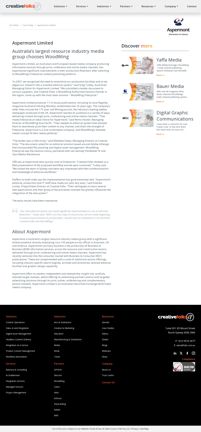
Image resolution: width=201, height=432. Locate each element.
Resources (147, 6)
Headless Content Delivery (18, 339)
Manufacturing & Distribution (68, 339)
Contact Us (108, 382)
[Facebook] (187, 353)
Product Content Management (20, 351)
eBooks (105, 322)
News (104, 356)
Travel (57, 356)
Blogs (104, 345)
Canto (57, 386)
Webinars (106, 351)
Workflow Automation (16, 356)
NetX (56, 392)
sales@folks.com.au (185, 345)
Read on (161, 75)
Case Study (28, 25)
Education (58, 333)
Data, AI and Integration (17, 328)
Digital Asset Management (18, 333)
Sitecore (58, 375)
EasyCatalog (60, 403)
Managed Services (14, 386)
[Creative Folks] (23, 8)
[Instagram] (193, 353)
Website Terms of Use (91, 428)
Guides (105, 339)
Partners (125, 6)
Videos (105, 333)
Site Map (144, 428)
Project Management (16, 392)
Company (170, 6)
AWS (56, 415)
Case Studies (108, 328)
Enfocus (58, 398)
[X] (181, 353)
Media (57, 345)
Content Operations (15, 322)
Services (81, 6)
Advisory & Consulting (16, 369)
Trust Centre (108, 375)
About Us (106, 369)
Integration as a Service (17, 345)
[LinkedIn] (175, 353)
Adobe (57, 409)
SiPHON (58, 369)
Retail (56, 351)
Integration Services (15, 381)
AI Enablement (13, 375)
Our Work (13, 25)
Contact (192, 6)
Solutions (59, 6)
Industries (103, 6)
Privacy (134, 428)
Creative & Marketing (64, 328)
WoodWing (59, 381)
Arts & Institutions (62, 322)
